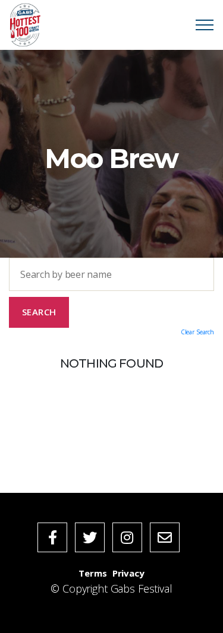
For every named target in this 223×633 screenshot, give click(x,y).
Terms (92, 573)
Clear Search (197, 332)
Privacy (128, 573)
